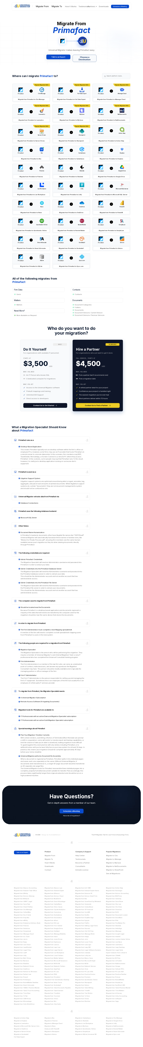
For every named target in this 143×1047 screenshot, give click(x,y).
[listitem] (45, 375)
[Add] (31, 91)
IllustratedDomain (54, 835)
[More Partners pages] (96, 6)
